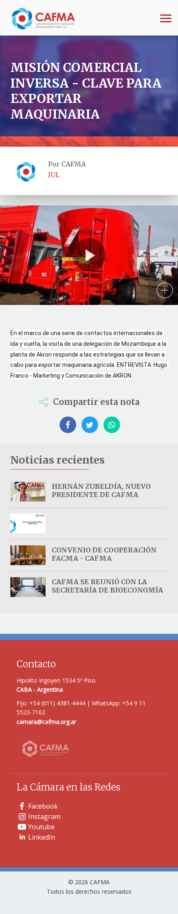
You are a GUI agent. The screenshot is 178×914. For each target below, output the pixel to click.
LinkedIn (41, 837)
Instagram (44, 816)
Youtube (41, 826)
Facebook (43, 806)
